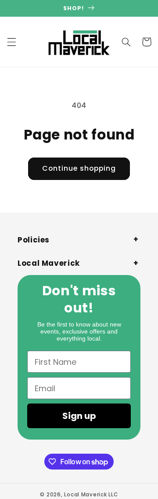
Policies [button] (34, 240)
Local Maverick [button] (49, 263)
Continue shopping (79, 168)
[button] (11, 42)
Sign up (79, 416)
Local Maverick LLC (91, 494)
